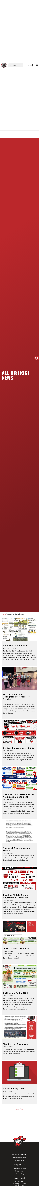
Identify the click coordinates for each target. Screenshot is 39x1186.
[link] (36, 358)
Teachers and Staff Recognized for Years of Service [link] (16, 696)
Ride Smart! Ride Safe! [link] (15, 645)
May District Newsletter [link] (16, 1044)
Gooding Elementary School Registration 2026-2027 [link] (18, 796)
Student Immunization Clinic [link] (18, 748)
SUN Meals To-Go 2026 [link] (15, 993)
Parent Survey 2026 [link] (13, 1088)
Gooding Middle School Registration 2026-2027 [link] (16, 896)
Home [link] (4, 614)
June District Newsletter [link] (16, 948)
